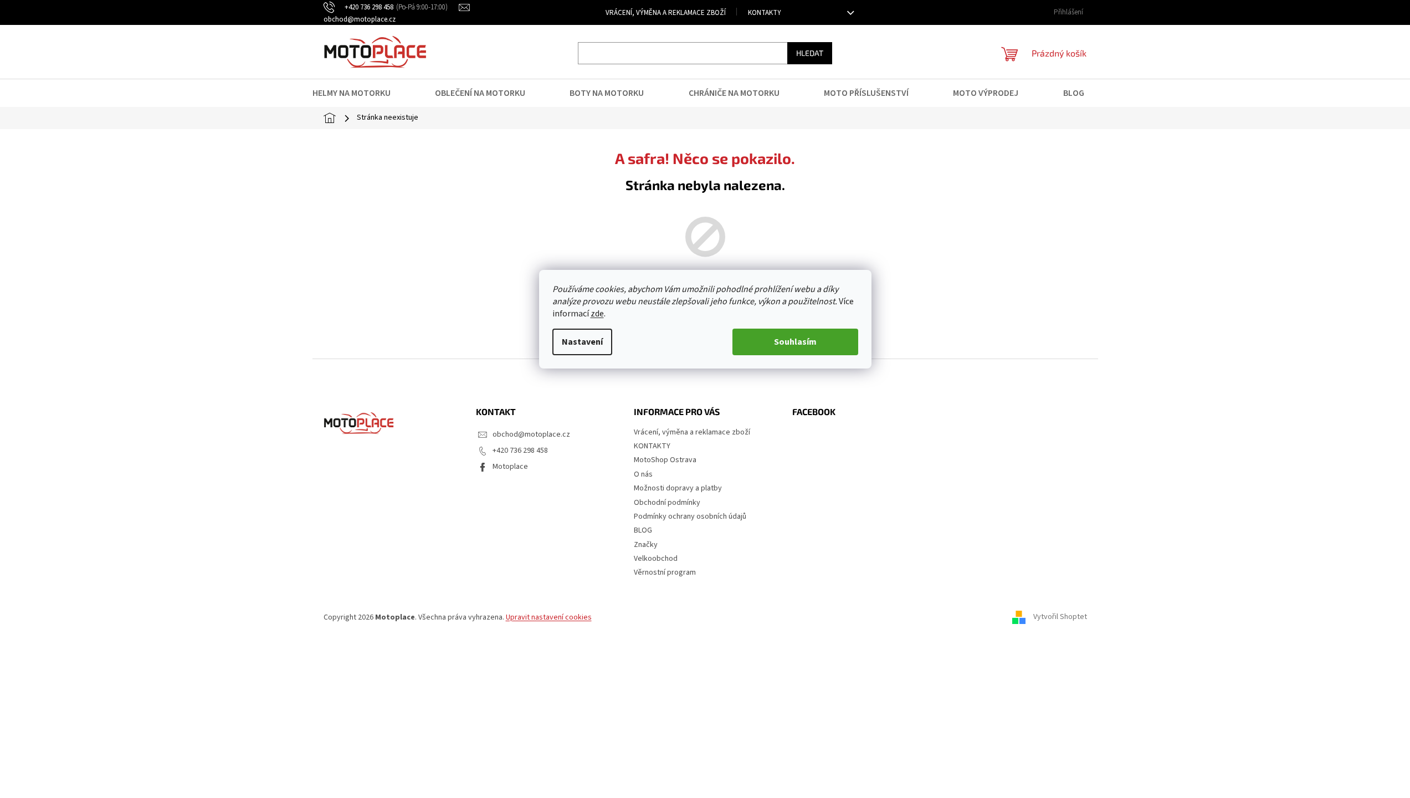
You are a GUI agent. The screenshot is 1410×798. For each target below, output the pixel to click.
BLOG (643, 530)
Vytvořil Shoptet (1060, 617)
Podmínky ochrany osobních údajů (690, 516)
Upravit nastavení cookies (549, 617)
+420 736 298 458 (520, 450)
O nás (643, 474)
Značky (646, 544)
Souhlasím (795, 342)
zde (597, 314)
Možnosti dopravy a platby (678, 488)
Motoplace (510, 466)
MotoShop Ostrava (665, 460)
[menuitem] (358, 93)
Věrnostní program (665, 572)
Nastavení (582, 342)
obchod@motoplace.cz (531, 434)
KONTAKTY (764, 13)
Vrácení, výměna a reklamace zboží (666, 13)
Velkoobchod (656, 558)
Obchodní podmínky (667, 502)
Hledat (809, 53)
